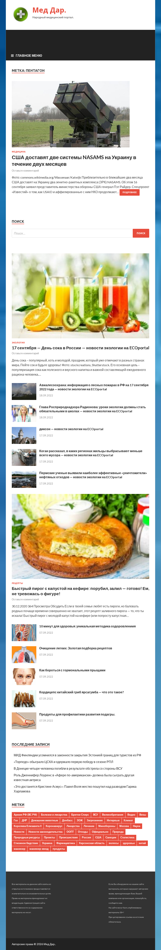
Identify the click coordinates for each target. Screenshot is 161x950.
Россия (86, 837)
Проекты (49, 837)
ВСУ (95, 814)
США (98, 837)
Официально (100, 831)
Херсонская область (92, 843)
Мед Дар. (49, 10)
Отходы (83, 831)
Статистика (127, 837)
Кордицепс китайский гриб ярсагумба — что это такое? (81, 692)
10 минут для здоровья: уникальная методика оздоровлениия (87, 626)
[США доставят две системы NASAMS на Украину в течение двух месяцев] (80, 116)
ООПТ (70, 831)
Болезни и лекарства (54, 814)
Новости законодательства (45, 831)
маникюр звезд (38, 848)
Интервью (113, 820)
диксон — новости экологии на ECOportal (71, 429)
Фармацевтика (65, 843)
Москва (124, 826)
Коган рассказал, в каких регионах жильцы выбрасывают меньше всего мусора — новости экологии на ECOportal (90, 453)
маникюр (19, 848)
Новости (19, 831)
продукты (59, 848)
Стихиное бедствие (26, 843)
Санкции (110, 837)
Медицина (19, 152)
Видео (131, 814)
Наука (136, 826)
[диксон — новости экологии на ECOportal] (24, 442)
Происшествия (68, 837)
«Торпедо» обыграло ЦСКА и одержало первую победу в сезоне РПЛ (63, 762)
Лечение (89, 826)
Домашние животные (44, 820)
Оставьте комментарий (25, 170)
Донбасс (67, 820)
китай (142, 843)
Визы (142, 814)
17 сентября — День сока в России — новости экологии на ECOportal (80, 347)
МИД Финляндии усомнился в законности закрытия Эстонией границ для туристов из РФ (77, 755)
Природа (118, 831)
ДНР (24, 820)
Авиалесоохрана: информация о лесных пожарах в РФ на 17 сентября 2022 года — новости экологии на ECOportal (93, 387)
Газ (16, 820)
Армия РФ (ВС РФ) (25, 814)
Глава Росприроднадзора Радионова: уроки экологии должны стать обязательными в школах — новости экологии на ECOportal (92, 409)
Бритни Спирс (80, 814)
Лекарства (73, 826)
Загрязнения (95, 820)
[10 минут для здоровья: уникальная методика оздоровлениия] (24, 640)
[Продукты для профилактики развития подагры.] (24, 728)
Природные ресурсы (27, 837)
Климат (128, 820)
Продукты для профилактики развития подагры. (77, 714)
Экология (18, 342)
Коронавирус (54, 826)
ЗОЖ (80, 820)
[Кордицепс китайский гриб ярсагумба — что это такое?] (24, 706)
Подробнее (130, 192)
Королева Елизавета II (28, 826)
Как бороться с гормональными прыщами (72, 670)
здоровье (129, 843)
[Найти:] (80, 233)
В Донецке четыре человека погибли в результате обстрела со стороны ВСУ (68, 768)
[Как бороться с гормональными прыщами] (24, 684)
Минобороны (106, 826)
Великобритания (112, 814)
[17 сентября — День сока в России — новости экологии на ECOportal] (80, 339)
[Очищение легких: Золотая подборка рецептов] (24, 662)
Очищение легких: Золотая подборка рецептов (75, 648)
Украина (47, 843)
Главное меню (29, 55)
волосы (114, 843)
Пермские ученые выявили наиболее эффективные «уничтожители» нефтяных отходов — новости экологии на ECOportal (93, 475)
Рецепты (17, 583)
